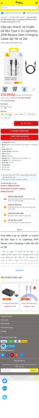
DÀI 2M (9, 107)
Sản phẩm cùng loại (11, 277)
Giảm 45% (7, 299)
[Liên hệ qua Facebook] (4, 380)
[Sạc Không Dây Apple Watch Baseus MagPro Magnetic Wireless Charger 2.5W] (10, 297)
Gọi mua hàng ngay (20, 131)
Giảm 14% (26, 299)
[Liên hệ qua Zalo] (4, 388)
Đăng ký (33, 370)
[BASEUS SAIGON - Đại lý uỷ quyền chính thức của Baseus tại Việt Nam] (19, 2)
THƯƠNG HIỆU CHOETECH (12, 13)
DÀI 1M (3, 107)
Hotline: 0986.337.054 (10, 186)
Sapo (23, 379)
